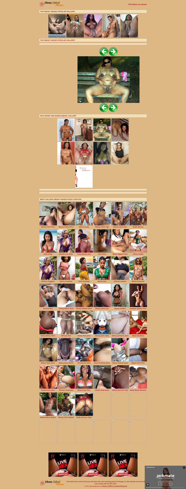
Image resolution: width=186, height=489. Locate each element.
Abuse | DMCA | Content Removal (114, 486)
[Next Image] (113, 56)
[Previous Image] (103, 56)
